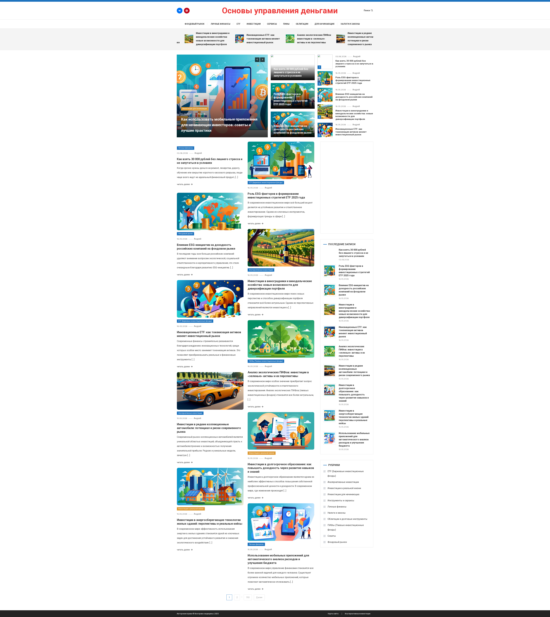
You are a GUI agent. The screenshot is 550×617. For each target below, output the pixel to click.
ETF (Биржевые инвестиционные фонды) (266, 183)
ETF (238, 24)
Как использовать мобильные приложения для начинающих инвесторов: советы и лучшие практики (219, 125)
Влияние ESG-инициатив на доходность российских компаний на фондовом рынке (293, 129)
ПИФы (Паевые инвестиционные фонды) (266, 361)
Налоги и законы (350, 24)
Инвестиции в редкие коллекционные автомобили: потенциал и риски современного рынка (339, 39)
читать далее (183, 184)
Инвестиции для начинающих (194, 109)
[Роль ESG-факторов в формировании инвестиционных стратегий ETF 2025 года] (329, 270)
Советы (332, 536)
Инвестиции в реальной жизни (261, 453)
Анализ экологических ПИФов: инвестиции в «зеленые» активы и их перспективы (290, 39)
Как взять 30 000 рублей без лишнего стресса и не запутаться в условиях (291, 72)
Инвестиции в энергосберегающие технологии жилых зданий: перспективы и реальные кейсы (354, 417)
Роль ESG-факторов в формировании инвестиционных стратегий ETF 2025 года (352, 80)
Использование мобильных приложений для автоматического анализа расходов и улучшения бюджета (278, 559)
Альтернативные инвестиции (261, 270)
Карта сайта (333, 614)
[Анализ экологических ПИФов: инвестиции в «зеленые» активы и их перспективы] (329, 351)
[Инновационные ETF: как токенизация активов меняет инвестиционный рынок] (329, 332)
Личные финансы (220, 24)
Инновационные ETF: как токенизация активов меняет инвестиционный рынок (239, 39)
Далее (259, 597)
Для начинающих (324, 24)
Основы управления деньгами (280, 10)
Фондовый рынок (194, 24)
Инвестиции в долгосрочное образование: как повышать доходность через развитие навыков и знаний (281, 467)
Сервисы (272, 24)
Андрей (201, 114)
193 (248, 597)
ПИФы (286, 24)
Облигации (302, 24)
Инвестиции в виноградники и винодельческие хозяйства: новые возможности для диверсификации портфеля (188, 39)
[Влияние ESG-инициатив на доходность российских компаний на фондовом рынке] (329, 290)
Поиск (367, 10)
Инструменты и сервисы (341, 500)
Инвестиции (254, 24)
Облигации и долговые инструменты (347, 519)
